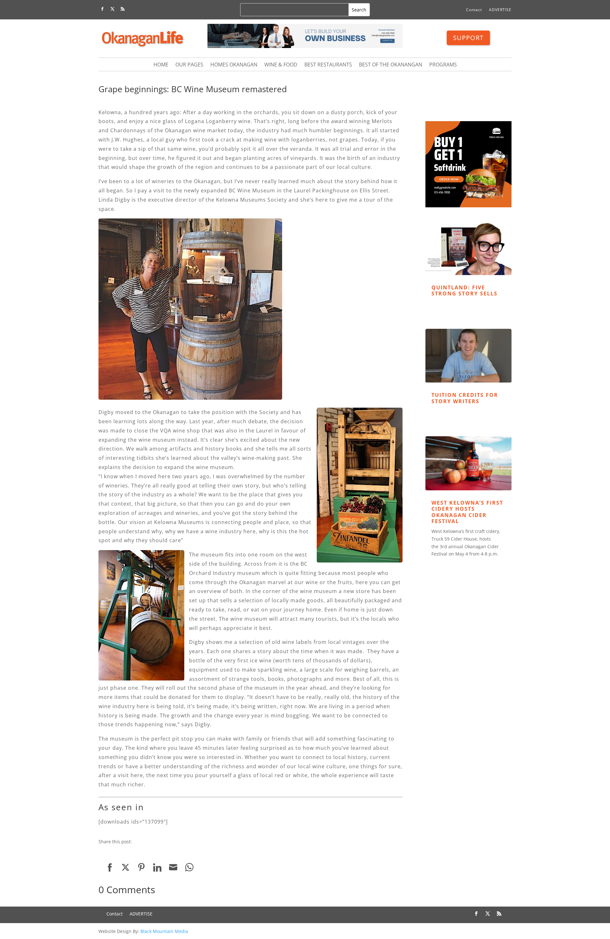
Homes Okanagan (233, 65)
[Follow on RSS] (122, 9)
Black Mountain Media (164, 931)
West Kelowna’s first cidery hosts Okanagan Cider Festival (467, 512)
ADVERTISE (500, 10)
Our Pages (189, 65)
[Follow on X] (112, 9)
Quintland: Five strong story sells (464, 290)
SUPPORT (468, 37)
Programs (443, 65)
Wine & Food (280, 65)
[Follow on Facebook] (102, 9)
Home (160, 65)
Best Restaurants (328, 65)
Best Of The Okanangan (390, 65)
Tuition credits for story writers (464, 397)
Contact (474, 10)
